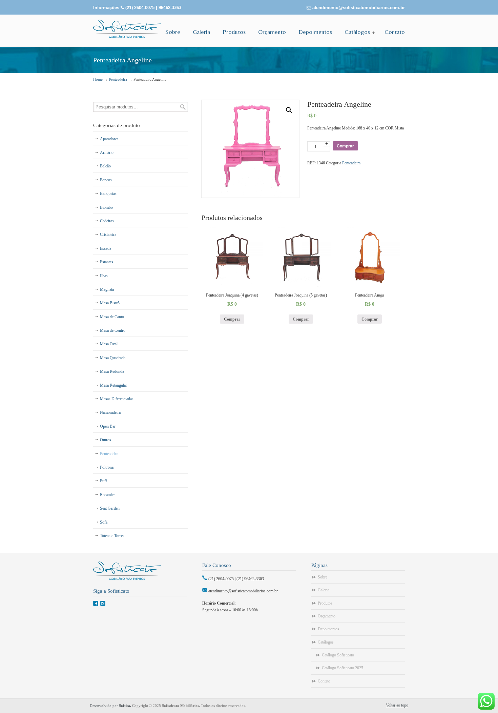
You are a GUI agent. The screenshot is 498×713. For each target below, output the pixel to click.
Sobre (322, 577)
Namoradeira (110, 412)
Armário (106, 152)
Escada (105, 248)
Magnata (107, 289)
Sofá (103, 522)
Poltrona (106, 467)
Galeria (323, 590)
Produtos (325, 603)
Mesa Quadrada (112, 357)
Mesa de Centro (112, 330)
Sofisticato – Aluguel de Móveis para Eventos (127, 29)
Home (98, 79)
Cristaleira (108, 234)
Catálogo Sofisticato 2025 (342, 668)
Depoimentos (328, 629)
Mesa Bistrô (110, 303)
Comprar (345, 146)
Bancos (106, 180)
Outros (105, 439)
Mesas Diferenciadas (116, 398)
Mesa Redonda (112, 371)
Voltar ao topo (397, 705)
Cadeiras (107, 221)
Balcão (105, 166)
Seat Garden (110, 508)
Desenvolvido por (111, 706)
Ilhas (104, 275)
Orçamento (326, 616)
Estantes (106, 262)
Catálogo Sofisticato (338, 655)
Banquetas (108, 193)
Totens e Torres (112, 535)
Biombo (106, 207)
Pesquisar (183, 107)
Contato (324, 681)
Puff (103, 480)
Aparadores (109, 139)
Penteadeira (118, 79)
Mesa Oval (109, 344)
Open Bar (108, 426)
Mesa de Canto (112, 316)
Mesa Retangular (113, 385)
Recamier (107, 494)
